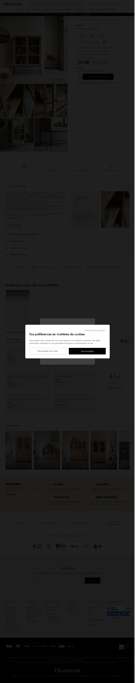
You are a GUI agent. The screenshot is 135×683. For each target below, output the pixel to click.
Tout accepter (87, 351)
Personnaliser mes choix (48, 351)
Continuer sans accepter (95, 330)
